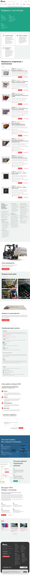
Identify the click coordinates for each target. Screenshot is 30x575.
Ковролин (23, 553)
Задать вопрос (26, 118)
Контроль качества (24, 558)
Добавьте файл (11, 422)
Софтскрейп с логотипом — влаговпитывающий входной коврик (19, 157)
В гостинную (22, 545)
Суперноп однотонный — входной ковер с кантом (19, 173)
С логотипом (16, 546)
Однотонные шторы (17, 558)
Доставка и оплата (24, 560)
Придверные (16, 545)
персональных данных (12, 428)
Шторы (16, 553)
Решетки (9, 4)
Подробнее (20, 118)
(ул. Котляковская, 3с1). (13, 336)
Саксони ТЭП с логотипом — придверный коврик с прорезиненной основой (20, 95)
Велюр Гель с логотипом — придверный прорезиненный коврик (20, 70)
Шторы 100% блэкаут (17, 559)
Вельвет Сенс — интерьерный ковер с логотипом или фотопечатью (20, 109)
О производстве (24, 557)
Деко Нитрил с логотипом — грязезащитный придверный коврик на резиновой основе (20, 141)
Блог (21, 4)
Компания (23, 556)
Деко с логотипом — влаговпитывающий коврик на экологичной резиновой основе (18, 124)
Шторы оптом (16, 560)
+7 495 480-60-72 (5, 551)
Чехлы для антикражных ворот (17, 562)
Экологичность (15, 504)
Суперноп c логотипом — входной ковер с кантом (19, 188)
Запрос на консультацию (6, 556)
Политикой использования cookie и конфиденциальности (11, 572)
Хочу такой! (14, 297)
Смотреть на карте (4, 547)
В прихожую (22, 546)
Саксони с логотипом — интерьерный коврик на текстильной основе (20, 82)
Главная (2, 7)
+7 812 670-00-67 (4, 553)
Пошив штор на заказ (17, 561)
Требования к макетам (24, 559)
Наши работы (24, 4)
